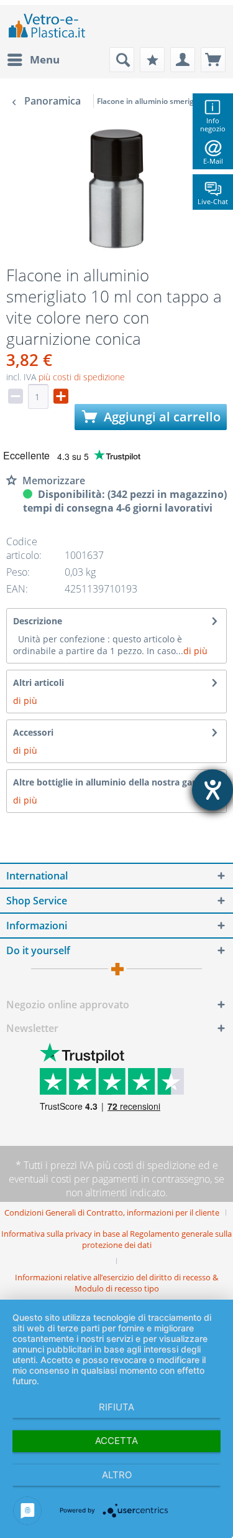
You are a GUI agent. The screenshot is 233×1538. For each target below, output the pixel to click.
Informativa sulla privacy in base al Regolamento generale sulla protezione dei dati (116, 1239)
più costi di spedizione (82, 377)
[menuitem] (33, 59)
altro (117, 1475)
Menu (45, 59)
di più (195, 651)
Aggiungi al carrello (161, 416)
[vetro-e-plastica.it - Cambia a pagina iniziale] (47, 26)
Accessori (33, 732)
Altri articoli (38, 682)
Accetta (116, 1441)
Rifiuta (116, 1407)
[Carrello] (213, 59)
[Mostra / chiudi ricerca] (121, 59)
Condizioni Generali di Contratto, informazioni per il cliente (111, 1212)
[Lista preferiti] (152, 59)
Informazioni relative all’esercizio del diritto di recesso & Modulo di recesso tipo (116, 1283)
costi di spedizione (154, 1165)
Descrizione (37, 621)
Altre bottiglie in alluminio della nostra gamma (113, 782)
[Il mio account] (182, 59)
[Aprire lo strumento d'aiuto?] (212, 789)
